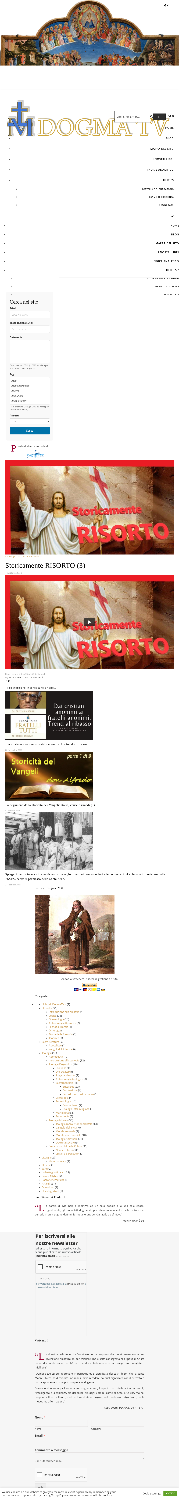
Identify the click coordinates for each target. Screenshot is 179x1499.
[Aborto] (30, 390)
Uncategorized (50, 1191)
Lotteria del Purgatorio (158, 189)
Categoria (16, 337)
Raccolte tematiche (53, 1179)
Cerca (30, 431)
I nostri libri (163, 159)
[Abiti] (30, 380)
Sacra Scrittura (32, 556)
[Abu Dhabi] (30, 395)
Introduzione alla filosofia (64, 1012)
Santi (45, 1168)
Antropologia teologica (69, 1079)
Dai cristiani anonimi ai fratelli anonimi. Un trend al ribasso (46, 744)
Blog (170, 138)
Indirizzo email (45, 1255)
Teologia (47, 1053)
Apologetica (13, 556)
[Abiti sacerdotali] (30, 385)
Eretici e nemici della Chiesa (65, 1146)
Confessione (70, 1090)
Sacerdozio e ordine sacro (78, 1094)
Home (169, 127)
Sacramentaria (64, 1082)
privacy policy (75, 1283)
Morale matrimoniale (68, 1135)
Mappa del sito (162, 148)
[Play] (89, 622)
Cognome (96, 1428)
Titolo (13, 308)
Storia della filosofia (61, 1034)
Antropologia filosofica (62, 1023)
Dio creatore (63, 1071)
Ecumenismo (70, 1105)
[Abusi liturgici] (30, 400)
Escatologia (62, 1116)
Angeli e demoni (65, 1075)
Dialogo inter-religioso (76, 1109)
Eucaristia (68, 1086)
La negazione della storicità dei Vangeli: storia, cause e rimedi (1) (50, 805)
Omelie (46, 1165)
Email (40, 1435)
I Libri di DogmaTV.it (54, 1004)
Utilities (167, 180)
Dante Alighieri (51, 1176)
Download (48, 1187)
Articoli (46, 1183)
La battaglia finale (52, 1172)
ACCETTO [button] (170, 1493)
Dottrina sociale (65, 1142)
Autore (14, 415)
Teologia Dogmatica (60, 1064)
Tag (12, 374)
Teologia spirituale (66, 1139)
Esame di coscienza (161, 197)
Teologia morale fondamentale (74, 1124)
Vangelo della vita (66, 1127)
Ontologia (55, 1030)
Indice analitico (160, 169)
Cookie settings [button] (152, 1493)
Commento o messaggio (51, 1450)
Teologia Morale (58, 1120)
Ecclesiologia (63, 1101)
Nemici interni (64, 1150)
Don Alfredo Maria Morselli (26, 677)
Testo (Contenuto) (21, 322)
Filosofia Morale (58, 1026)
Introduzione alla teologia (64, 1060)
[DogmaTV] (88, 126)
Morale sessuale (65, 1131)
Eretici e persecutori (68, 1153)
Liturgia (46, 1157)
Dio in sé (61, 1068)
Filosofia (47, 1008)
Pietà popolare (57, 1161)
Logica (52, 1015)
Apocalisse (55, 1045)
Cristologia (62, 1097)
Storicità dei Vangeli (35, 673)
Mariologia (62, 1112)
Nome (40, 1417)
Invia (40, 1487)
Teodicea (54, 1038)
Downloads (166, 205)
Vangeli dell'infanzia (61, 1049)
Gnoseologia (56, 1019)
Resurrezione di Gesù (15, 673)
